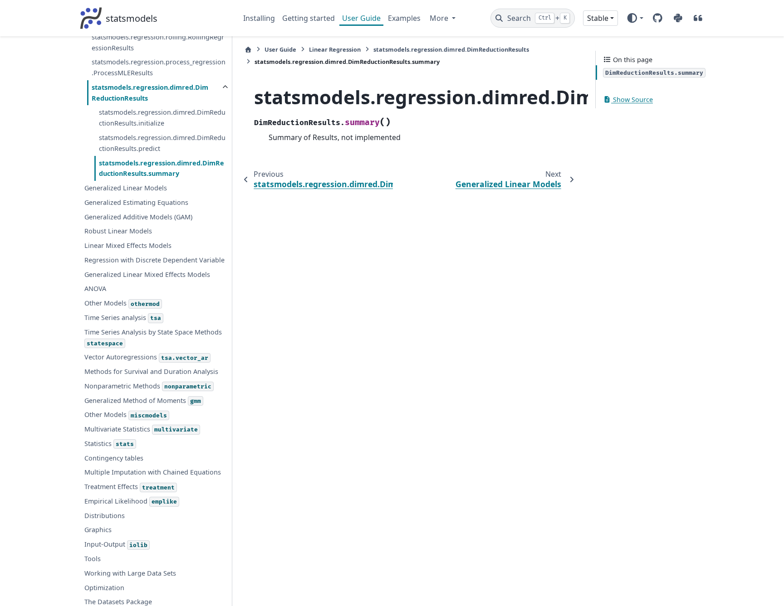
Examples (404, 18)
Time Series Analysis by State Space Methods (153, 337)
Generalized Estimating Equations (136, 202)
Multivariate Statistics (141, 429)
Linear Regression (335, 49)
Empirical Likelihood (130, 501)
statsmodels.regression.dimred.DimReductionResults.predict (162, 143)
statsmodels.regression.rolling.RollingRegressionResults (158, 42)
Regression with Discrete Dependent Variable (154, 260)
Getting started (308, 18)
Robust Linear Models (118, 231)
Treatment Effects (129, 486)
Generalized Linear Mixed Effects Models (147, 274)
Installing (259, 18)
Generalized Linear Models (125, 188)
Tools (92, 558)
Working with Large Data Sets (130, 573)
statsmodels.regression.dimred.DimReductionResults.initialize (162, 117)
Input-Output (115, 544)
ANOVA (95, 288)
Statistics (109, 443)
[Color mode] (635, 18)
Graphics (98, 529)
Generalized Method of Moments (142, 400)
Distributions (104, 515)
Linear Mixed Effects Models (128, 245)
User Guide (361, 18)
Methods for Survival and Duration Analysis (151, 371)
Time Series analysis (122, 317)
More (440, 18)
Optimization (104, 587)
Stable (597, 18)
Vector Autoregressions (146, 357)
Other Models (122, 303)
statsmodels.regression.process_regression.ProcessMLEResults (158, 67)
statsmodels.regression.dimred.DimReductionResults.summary (161, 168)
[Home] (248, 49)
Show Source (632, 99)
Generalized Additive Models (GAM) (138, 217)
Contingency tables (113, 458)
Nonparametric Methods (147, 386)
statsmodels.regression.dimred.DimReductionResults (150, 92)
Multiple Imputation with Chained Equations (152, 472)
